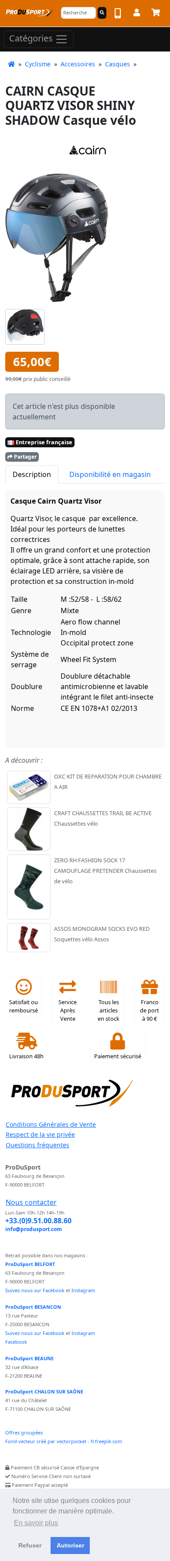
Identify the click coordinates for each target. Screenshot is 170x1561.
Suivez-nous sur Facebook (35, 1290)
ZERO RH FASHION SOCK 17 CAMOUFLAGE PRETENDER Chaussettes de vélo (105, 870)
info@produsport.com (33, 1229)
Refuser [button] (29, 1545)
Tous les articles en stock (108, 1010)
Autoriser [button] (70, 1545)
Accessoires (78, 64)
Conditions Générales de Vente (51, 1124)
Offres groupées (24, 1432)
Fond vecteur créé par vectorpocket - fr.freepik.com (63, 1441)
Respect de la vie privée (40, 1134)
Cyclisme (38, 64)
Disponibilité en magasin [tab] (110, 474)
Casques (117, 64)
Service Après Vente (67, 1010)
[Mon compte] (137, 14)
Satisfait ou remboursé (23, 1006)
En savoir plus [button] (36, 1523)
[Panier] (155, 14)
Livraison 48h (26, 1056)
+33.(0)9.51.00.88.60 (38, 1220)
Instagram (83, 1290)
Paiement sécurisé (117, 1056)
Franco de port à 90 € (149, 1010)
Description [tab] (32, 474)
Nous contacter (31, 1202)
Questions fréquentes (37, 1145)
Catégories (32, 38)
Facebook (16, 1341)
